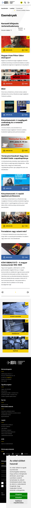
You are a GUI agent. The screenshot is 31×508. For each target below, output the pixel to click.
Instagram (17, 453)
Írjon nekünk (4, 381)
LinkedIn (26, 453)
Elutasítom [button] (18, 497)
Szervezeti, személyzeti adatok (8, 411)
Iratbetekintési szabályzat (7, 424)
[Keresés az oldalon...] (25, 2)
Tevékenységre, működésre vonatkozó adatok (11, 413)
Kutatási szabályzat (5, 426)
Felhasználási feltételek (6, 433)
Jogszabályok (4, 428)
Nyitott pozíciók (4, 404)
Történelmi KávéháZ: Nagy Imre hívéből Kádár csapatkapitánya (14, 157)
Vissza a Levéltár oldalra (23, 10)
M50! (3, 89)
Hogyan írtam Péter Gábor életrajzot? (12, 56)
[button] (19, 2)
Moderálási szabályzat (6, 430)
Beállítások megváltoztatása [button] (19, 501)
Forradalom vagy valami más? (14, 231)
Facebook (8, 453)
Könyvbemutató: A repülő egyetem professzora (12, 195)
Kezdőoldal (4, 8)
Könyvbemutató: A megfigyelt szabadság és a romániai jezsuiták (14, 122)
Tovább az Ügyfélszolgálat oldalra (8, 396)
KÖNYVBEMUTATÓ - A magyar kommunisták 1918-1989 (14, 264)
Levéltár (12, 8)
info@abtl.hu (9, 377)
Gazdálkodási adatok (6, 414)
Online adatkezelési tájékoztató (8, 432)
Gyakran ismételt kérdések (7, 443)
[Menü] (29, 2)
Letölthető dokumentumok (7, 435)
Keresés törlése (20, 29)
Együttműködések (5, 416)
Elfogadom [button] (18, 494)
